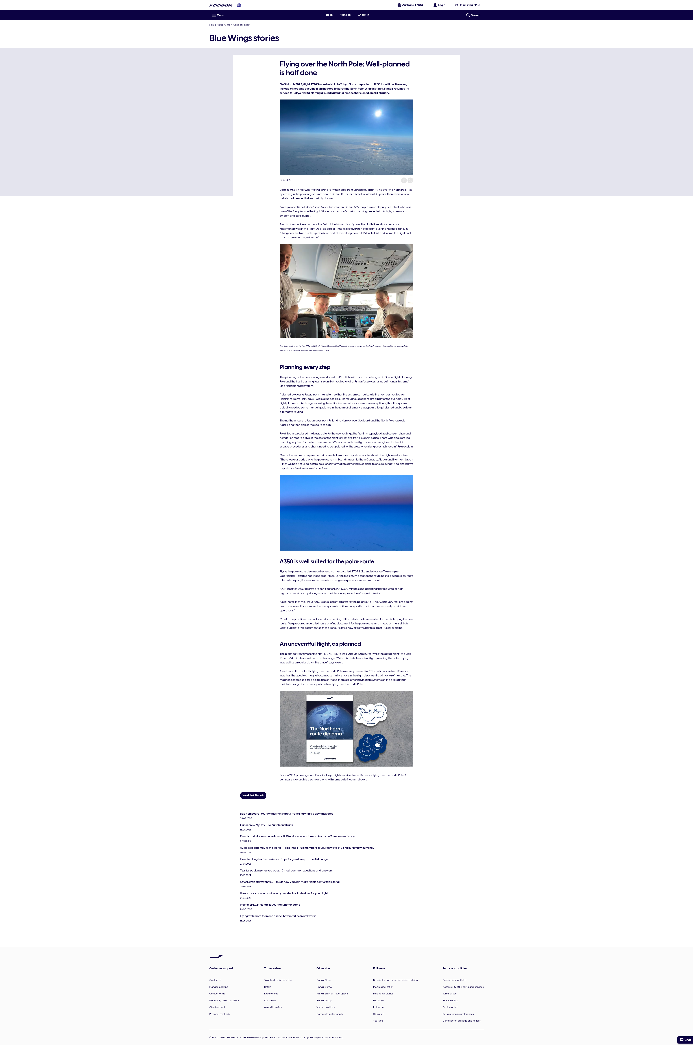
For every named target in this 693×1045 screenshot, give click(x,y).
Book (329, 14)
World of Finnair (241, 24)
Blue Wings (224, 24)
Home (212, 24)
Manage (345, 14)
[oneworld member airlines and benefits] (239, 5)
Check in (363, 14)
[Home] (220, 5)
